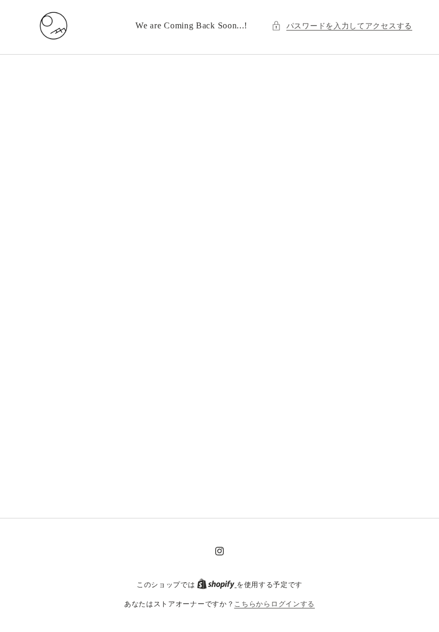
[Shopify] (217, 585)
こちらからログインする (274, 604)
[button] (341, 26)
